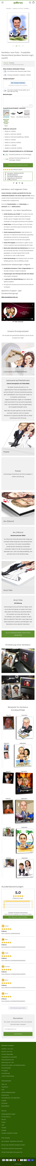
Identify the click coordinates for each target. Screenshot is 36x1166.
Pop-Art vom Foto (7, 1051)
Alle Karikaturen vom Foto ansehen (18, 634)
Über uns (4, 1084)
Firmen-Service (6, 1117)
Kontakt (4, 1130)
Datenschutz (5, 1095)
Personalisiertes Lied (8, 1059)
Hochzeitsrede (6, 1073)
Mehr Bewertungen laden (18, 1008)
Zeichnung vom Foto (8, 1062)
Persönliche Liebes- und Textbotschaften (13, 1065)
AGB (3, 1089)
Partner (4, 1119)
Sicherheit (4, 1103)
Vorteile (4, 1127)
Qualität (4, 1100)
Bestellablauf (5, 1106)
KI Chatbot (5, 1070)
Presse (3, 1122)
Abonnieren (18, 1034)
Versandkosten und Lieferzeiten (11, 1098)
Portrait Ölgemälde (7, 1054)
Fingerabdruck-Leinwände (9, 1057)
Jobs (3, 1125)
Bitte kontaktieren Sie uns (10, 297)
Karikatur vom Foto (7, 1049)
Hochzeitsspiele (6, 1068)
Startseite (8, 8)
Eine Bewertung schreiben (18, 917)
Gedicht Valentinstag (8, 1076)
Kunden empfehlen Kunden (9, 1133)
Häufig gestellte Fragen (8, 1114)
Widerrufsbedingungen (8, 1092)
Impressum (5, 1087)
